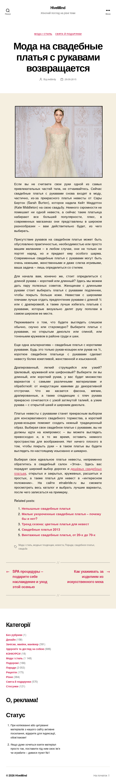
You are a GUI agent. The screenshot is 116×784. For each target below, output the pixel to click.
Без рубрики (14, 635)
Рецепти (11, 672)
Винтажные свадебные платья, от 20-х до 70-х (58, 534)
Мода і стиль (43, 34)
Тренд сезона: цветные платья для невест (55, 524)
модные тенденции (43, 545)
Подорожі (12, 663)
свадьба (22, 548)
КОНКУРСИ (13, 654)
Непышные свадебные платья (46, 508)
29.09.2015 (70, 79)
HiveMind (57, 7)
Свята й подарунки (68, 34)
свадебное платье (84, 545)
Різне (9, 677)
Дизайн (11, 639)
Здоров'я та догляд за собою (25, 649)
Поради (69, 545)
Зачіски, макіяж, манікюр (22, 644)
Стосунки (12, 686)
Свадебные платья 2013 (41, 529)
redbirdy (52, 79)
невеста (59, 545)
